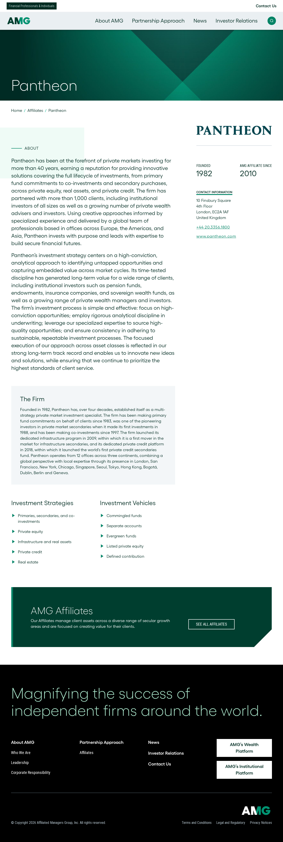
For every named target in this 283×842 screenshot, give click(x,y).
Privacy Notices (261, 823)
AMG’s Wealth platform (244, 748)
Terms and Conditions (197, 823)
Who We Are (21, 752)
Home (16, 110)
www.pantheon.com (216, 236)
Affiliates (35, 110)
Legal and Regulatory (230, 823)
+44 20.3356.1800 (213, 227)
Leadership (20, 762)
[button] (272, 21)
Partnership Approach (158, 21)
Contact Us (266, 6)
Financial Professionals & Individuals (31, 6)
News (200, 21)
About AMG (109, 21)
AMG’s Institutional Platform (244, 769)
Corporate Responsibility (30, 772)
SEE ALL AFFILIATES (211, 624)
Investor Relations (237, 21)
